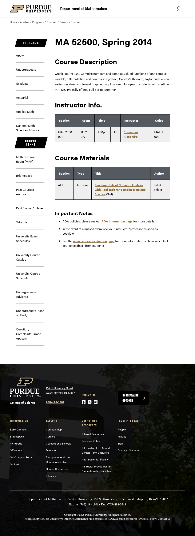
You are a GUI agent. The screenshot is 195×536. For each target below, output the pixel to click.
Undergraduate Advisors (26, 294)
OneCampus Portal (21, 457)
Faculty (122, 436)
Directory (51, 450)
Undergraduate (26, 69)
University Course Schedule (28, 275)
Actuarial (22, 97)
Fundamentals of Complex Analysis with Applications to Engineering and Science (120, 189)
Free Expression (98, 519)
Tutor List (22, 222)
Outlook (14, 464)
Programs (31, 43)
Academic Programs (32, 22)
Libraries (51, 476)
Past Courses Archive (25, 191)
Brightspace (24, 175)
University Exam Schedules (27, 238)
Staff (120, 443)
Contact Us (164, 519)
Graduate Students (128, 450)
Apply (20, 55)
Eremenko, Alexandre (131, 134)
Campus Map (54, 429)
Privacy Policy (147, 519)
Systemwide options (130, 397)
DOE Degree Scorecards (123, 519)
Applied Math (25, 111)
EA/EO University (51, 519)
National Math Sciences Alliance (27, 127)
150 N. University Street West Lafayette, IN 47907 (60, 390)
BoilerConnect (18, 429)
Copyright (70, 515)
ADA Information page (117, 221)
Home (13, 22)
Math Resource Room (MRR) (26, 159)
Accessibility (32, 519)
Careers (50, 436)
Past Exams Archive (29, 208)
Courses (52, 22)
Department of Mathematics (83, 8)
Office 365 (16, 450)
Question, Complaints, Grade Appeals (28, 334)
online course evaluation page (93, 241)
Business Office (91, 441)
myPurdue (16, 443)
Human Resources (57, 469)
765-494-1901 (55, 402)
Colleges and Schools (58, 443)
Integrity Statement (75, 519)
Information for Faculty (95, 459)
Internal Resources (93, 434)
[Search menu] (180, 8)
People (122, 429)
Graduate (22, 83)
